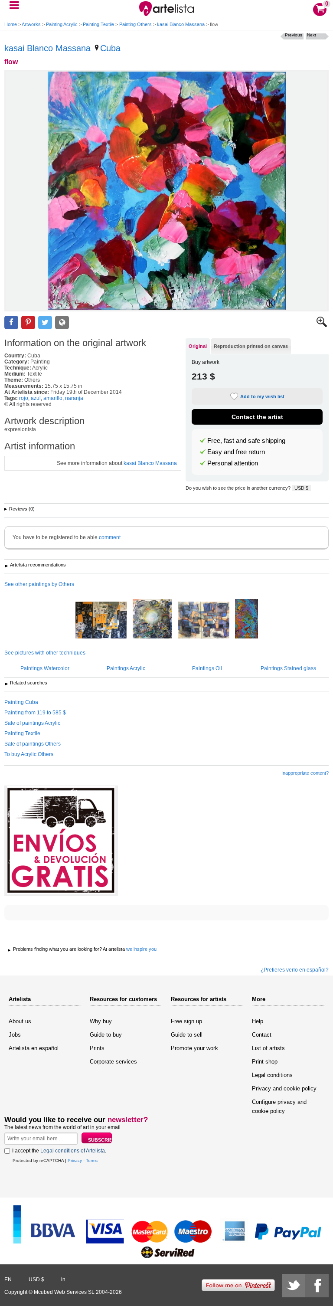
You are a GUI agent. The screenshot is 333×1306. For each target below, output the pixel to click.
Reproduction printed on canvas (251, 346)
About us (20, 1021)
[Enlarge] (322, 325)
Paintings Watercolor (44, 668)
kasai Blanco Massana (181, 24)
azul (36, 398)
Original (198, 346)
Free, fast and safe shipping (246, 440)
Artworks (31, 24)
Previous (293, 35)
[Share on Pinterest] (28, 322)
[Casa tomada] (101, 620)
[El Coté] (152, 619)
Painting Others (135, 24)
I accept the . (59, 1151)
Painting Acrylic (62, 24)
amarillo (52, 398)
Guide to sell (186, 1034)
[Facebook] (317, 1285)
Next (311, 35)
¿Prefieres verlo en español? (295, 970)
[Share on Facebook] (11, 322)
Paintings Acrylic (126, 668)
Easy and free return (236, 451)
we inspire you (141, 949)
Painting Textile (98, 24)
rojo (23, 398)
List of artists (268, 1048)
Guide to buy (106, 1034)
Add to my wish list (262, 396)
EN (8, 1280)
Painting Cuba (21, 702)
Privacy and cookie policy (284, 1088)
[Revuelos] (246, 619)
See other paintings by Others (39, 584)
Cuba (110, 48)
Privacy (75, 1160)
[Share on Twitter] (45, 322)
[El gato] (204, 620)
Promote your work (194, 1048)
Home (10, 24)
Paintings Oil (207, 668)
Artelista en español (34, 1048)
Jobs (15, 1034)
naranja (74, 398)
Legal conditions (272, 1075)
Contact (261, 1034)
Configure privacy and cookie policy (279, 1106)
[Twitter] (293, 1285)
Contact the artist (257, 416)
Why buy (101, 1021)
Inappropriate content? (305, 773)
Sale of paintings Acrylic (32, 723)
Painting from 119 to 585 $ (35, 713)
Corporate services (113, 1061)
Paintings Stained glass (288, 668)
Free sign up (186, 1021)
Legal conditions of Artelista (72, 1151)
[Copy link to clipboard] (62, 322)
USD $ (301, 488)
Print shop (265, 1061)
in (63, 1280)
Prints (97, 1048)
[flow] (166, 191)
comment (110, 537)
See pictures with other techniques (44, 653)
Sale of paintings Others (32, 744)
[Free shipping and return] (61, 841)
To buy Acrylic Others (28, 754)
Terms (92, 1160)
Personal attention (232, 463)
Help (257, 1021)
